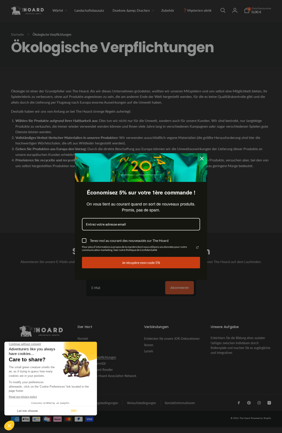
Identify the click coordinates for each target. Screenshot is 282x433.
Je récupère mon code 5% (141, 262)
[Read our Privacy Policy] (197, 247)
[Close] (202, 158)
